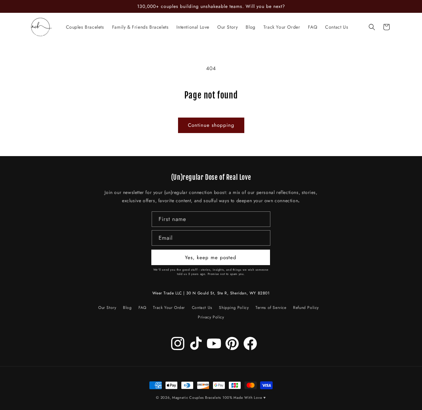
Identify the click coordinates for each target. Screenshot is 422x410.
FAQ (142, 308)
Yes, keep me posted (210, 257)
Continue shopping (211, 125)
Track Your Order (169, 308)
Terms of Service (271, 308)
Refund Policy (306, 308)
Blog (127, 308)
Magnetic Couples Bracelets (196, 397)
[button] (372, 27)
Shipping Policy (234, 308)
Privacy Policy (211, 317)
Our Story (107, 309)
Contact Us (202, 308)
